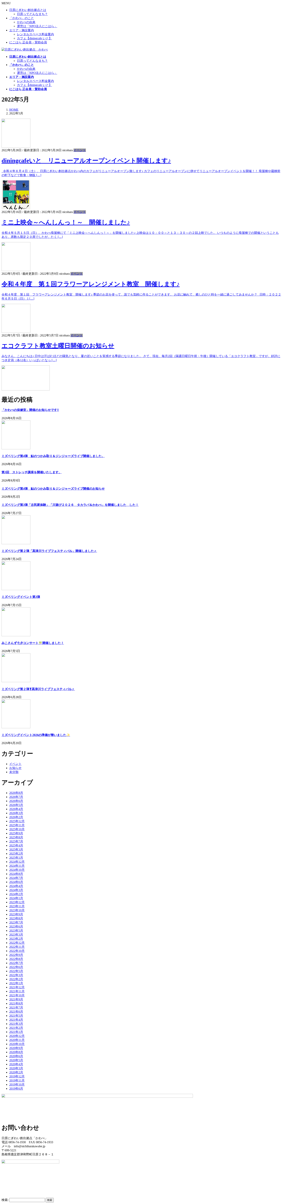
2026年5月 (16, 805)
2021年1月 (16, 1031)
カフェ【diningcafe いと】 (34, 38)
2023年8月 (16, 918)
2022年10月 (17, 950)
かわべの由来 (26, 22)
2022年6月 (16, 967)
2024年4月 (16, 886)
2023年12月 (17, 902)
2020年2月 (16, 1072)
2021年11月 (17, 991)
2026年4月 (16, 809)
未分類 (13, 772)
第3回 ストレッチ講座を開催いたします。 (32, 472)
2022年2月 (16, 979)
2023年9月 (16, 914)
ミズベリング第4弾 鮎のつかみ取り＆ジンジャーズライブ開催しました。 (53, 456)
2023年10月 (17, 910)
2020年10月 (17, 1044)
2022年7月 (16, 963)
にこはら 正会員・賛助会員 (28, 42)
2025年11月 (17, 825)
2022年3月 (16, 975)
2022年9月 (16, 954)
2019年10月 (17, 1084)
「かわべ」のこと (21, 18)
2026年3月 (16, 813)
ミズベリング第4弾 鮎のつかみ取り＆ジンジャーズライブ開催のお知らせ (53, 488)
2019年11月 (17, 1080)
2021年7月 (16, 1007)
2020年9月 (16, 1048)
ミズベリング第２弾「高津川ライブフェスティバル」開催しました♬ (49, 551)
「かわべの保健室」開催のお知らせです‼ (30, 409)
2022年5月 (16, 971)
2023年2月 (16, 938)
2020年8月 (16, 1052)
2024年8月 (16, 873)
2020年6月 (16, 1056)
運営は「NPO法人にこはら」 (37, 26)
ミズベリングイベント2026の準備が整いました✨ (36, 735)
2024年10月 (17, 869)
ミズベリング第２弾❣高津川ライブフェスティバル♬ (38, 689)
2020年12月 (17, 1036)
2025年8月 (16, 837)
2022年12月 (17, 942)
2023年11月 (17, 906)
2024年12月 (17, 861)
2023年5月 (16, 930)
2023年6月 (16, 926)
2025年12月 (17, 821)
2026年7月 (16, 796)
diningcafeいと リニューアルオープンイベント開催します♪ (86, 160)
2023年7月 (16, 922)
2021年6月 (16, 1011)
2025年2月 (16, 853)
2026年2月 (16, 817)
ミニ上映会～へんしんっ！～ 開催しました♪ (66, 222)
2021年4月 (16, 1019)
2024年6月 (16, 882)
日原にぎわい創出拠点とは (27, 10)
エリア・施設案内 (21, 30)
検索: (5, 1199)
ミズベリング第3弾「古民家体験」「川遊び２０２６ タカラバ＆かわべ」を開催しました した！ (70, 504)
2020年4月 (16, 1064)
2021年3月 (16, 1023)
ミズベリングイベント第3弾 (21, 596)
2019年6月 (16, 1088)
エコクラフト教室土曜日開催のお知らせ (58, 345)
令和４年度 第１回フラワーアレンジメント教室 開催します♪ (91, 284)
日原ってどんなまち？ (32, 14)
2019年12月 (17, 1076)
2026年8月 (16, 792)
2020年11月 (17, 1040)
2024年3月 (16, 890)
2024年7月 (16, 878)
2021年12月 (17, 987)
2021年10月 (17, 995)
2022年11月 (17, 946)
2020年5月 (16, 1060)
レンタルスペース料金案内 (35, 34)
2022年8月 (16, 959)
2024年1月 (16, 898)
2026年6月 (16, 801)
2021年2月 (16, 1027)
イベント (80, 150)
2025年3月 (16, 849)
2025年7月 (16, 841)
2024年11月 (17, 865)
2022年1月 (16, 983)
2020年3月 (16, 1068)
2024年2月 (16, 894)
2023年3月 (16, 934)
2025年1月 (16, 857)
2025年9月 (16, 833)
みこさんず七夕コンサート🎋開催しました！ (33, 643)
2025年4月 (16, 845)
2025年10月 (17, 829)
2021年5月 (16, 1015)
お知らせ (15, 768)
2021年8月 (16, 1003)
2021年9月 (16, 999)
